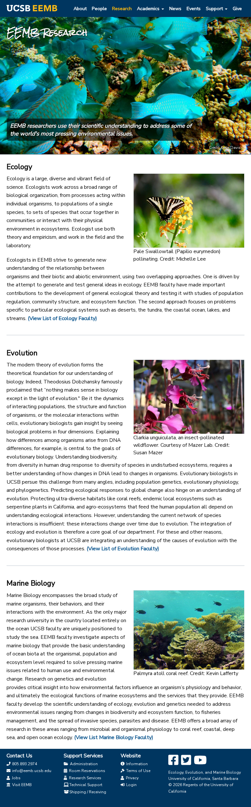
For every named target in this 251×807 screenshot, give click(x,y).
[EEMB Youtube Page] (200, 760)
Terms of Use (137, 770)
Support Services (83, 755)
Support (215, 8)
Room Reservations (86, 770)
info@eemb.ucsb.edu (31, 770)
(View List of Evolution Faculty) (123, 548)
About (80, 8)
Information (136, 764)
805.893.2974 (24, 764)
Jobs (16, 778)
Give (237, 8)
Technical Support (85, 784)
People (99, 8)
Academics (149, 8)
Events (194, 8)
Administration (83, 764)
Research (122, 8)
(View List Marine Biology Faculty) (113, 737)
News (175, 8)
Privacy (132, 778)
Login (131, 784)
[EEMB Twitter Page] (186, 760)
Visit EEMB (21, 784)
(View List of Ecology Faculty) (62, 318)
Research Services (84, 778)
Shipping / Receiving (87, 792)
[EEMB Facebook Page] (173, 760)
